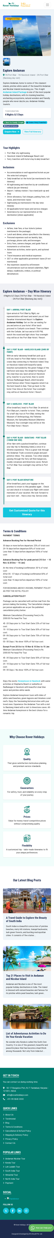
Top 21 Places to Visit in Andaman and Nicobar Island (25, 977)
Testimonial (10, 1119)
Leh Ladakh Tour (12, 1167)
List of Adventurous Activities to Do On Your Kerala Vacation (26, 1035)
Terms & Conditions (13, 1127)
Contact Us (10, 1143)
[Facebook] (13, 1211)
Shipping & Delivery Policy (16, 1135)
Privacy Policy (11, 1139)
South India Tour (12, 1171)
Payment (9, 1183)
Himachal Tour (11, 1175)
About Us (9, 1115)
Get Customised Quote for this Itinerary (27, 512)
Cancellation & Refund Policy (18, 1131)
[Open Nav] (47, 4)
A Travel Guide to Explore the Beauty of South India (26, 919)
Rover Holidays (20, 1225)
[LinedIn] (19, 1211)
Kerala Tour (10, 1163)
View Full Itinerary (32, 132)
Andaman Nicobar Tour (15, 1159)
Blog (7, 1123)
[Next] (47, 36)
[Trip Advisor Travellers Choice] (13, 1198)
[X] (6, 1211)
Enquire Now (11, 132)
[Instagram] (26, 1211)
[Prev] (6, 36)
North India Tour (12, 1179)
